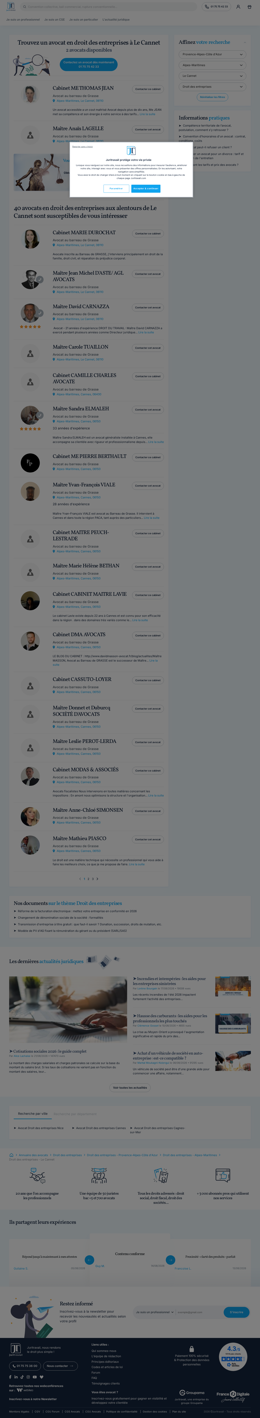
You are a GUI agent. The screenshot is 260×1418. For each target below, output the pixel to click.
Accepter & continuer (145, 188)
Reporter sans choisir (82, 146)
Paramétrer (116, 188)
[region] (131, 169)
